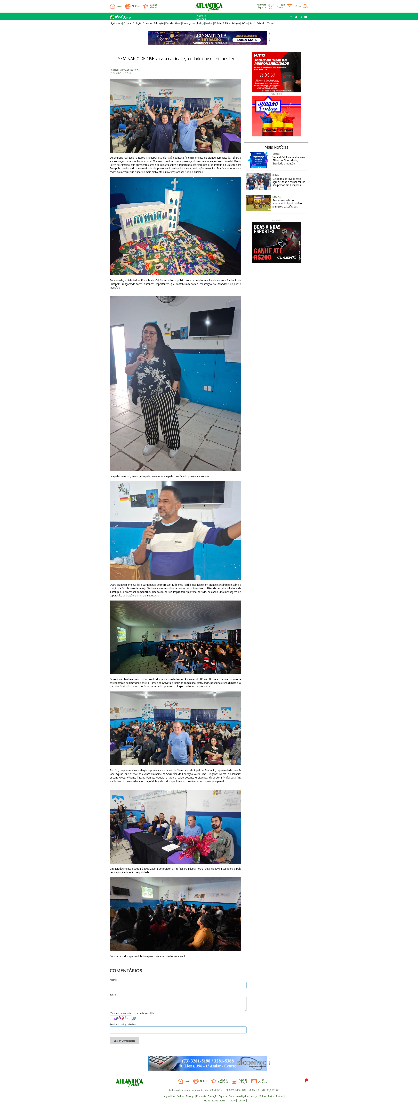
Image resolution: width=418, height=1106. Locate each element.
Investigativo (188, 23)
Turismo (271, 23)
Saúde (244, 23)
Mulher (209, 23)
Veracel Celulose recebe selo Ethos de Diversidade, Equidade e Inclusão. (289, 158)
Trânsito (261, 23)
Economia (147, 23)
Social (252, 23)
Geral (178, 23)
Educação (159, 23)
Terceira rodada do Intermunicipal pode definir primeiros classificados (287, 201)
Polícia (217, 23)
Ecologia (137, 23)
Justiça (200, 23)
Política (226, 23)
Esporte (169, 23)
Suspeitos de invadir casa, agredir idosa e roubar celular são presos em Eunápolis (289, 180)
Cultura (127, 23)
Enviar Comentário (124, 1040)
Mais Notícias (276, 147)
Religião (236, 23)
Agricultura (116, 23)
